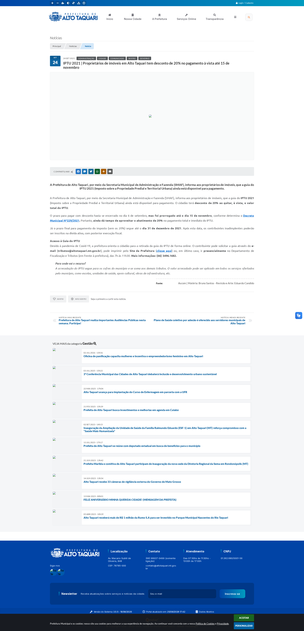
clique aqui (164, 250)
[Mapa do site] (78, 3)
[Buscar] (248, 17)
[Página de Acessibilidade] (84, 3)
